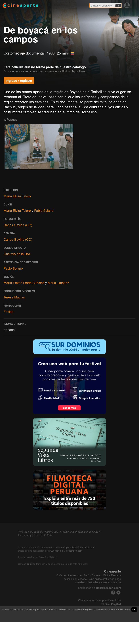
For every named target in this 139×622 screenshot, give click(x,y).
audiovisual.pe (61, 547)
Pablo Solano (43, 210)
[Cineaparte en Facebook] (113, 592)
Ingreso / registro (18, 80)
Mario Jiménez (58, 282)
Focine (8, 311)
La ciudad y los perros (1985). (35, 535)
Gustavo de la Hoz (17, 253)
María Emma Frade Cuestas (24, 282)
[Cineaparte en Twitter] (118, 592)
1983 (51, 53)
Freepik (43, 557)
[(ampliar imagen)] (39, 146)
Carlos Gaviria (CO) (18, 224)
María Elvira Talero (17, 196)
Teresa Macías (14, 297)
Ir (118, 6)
